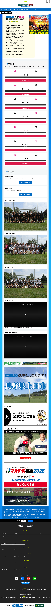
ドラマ (28, 533)
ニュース (3, 563)
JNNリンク (28, 591)
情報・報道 (4, 533)
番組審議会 (43, 589)
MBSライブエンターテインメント (24, 599)
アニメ (40, 533)
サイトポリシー (23, 602)
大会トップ (16, 12)
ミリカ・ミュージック (40, 597)
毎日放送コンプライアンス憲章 (24, 589)
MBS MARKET (5, 569)
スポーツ (3, 536)
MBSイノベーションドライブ (37, 599)
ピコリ (46, 597)
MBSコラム (16, 556)
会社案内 (7, 589)
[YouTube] (28, 578)
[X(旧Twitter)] (23, 521)
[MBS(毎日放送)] (25, 1)
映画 (3, 549)
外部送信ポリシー (16, 602)
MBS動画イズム (5, 543)
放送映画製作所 (32, 597)
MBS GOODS (17, 569)
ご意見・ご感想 (35, 602)
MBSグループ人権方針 (35, 589)
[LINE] (34, 578)
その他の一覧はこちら (25, 582)
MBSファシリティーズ (13, 599)
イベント (16, 549)
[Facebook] (30, 521)
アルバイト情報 (28, 594)
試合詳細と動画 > (25, 80)
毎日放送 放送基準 (13, 589)
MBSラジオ (16, 597)
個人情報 (29, 602)
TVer (15, 543)
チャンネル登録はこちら (26, 458)
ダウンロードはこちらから (25, 194)
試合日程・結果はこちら (25, 182)
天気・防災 (16, 563)
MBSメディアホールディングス (7, 597)
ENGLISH (33, 591)
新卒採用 (22, 594)
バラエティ (16, 533)
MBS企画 (26, 597)
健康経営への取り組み (20, 591)
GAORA (21, 597)
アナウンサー (4, 556)
